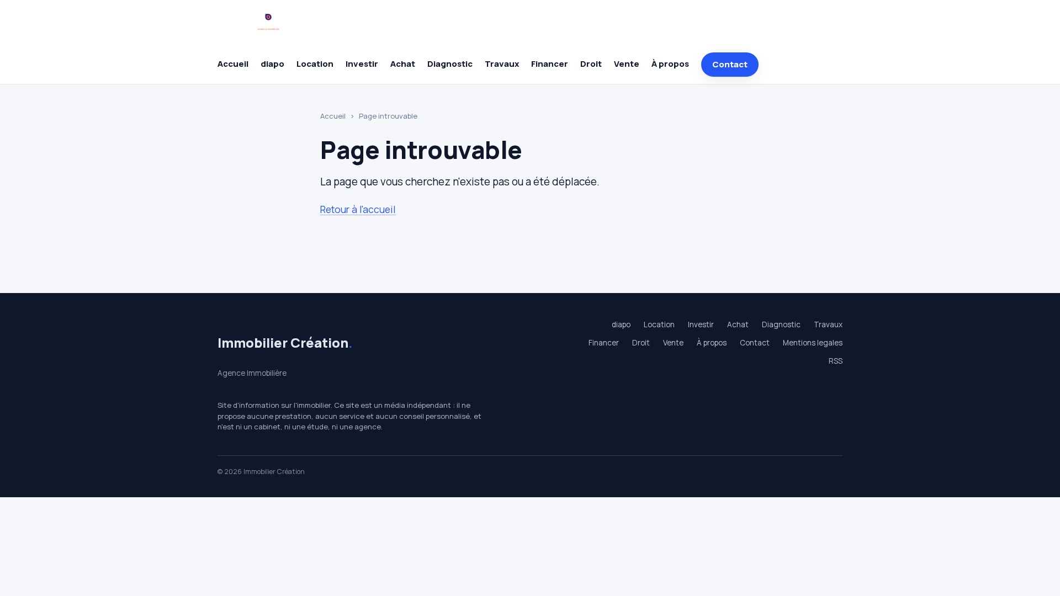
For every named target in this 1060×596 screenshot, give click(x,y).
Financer (549, 64)
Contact (730, 64)
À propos (670, 64)
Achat (402, 64)
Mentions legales (812, 343)
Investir (362, 64)
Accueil (233, 64)
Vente (626, 64)
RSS (835, 361)
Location (314, 64)
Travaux (502, 64)
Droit (591, 64)
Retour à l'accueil (358, 209)
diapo (272, 64)
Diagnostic (450, 64)
